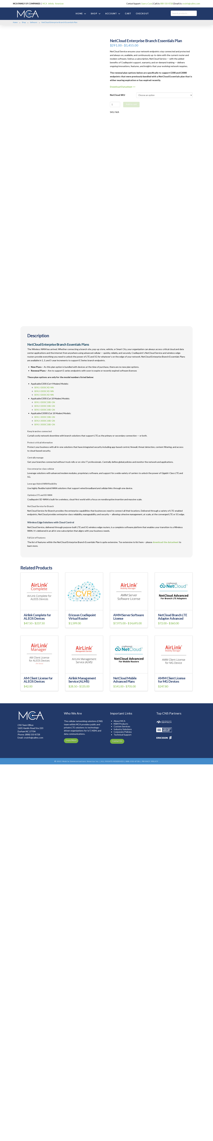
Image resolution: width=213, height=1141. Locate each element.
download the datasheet (166, 542)
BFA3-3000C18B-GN (44, 420)
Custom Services (122, 726)
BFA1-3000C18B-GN (44, 417)
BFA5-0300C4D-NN (44, 394)
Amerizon (59, 3)
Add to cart (131, 104)
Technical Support (122, 734)
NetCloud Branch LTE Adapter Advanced (172, 616)
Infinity (51, 3)
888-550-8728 (166, 3)
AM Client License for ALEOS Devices (38, 679)
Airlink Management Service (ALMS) (82, 679)
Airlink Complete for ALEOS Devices (37, 616)
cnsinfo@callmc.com (191, 3)
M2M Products (121, 723)
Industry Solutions (123, 729)
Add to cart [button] (40, 669)
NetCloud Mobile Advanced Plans (124, 679)
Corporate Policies (123, 732)
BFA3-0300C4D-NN (44, 391)
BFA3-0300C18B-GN (44, 406)
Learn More (71, 740)
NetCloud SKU (117, 95)
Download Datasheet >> (122, 86)
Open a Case (146, 3)
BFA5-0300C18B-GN (44, 409)
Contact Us (117, 741)
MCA (45, 3)
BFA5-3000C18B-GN (44, 424)
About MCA (119, 721)
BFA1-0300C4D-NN (44, 387)
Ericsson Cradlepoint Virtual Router (82, 616)
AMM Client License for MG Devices (171, 679)
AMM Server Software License (128, 616)
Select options (40, 606)
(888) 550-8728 (32, 734)
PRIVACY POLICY (150, 761)
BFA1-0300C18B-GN (44, 402)
